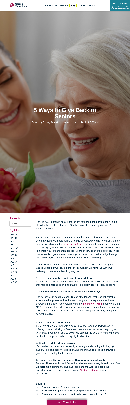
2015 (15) (13, 272)
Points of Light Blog (73, 244)
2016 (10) (13, 268)
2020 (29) (13, 255)
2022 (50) (13, 248)
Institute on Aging (92, 303)
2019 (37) (13, 258)
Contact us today (89, 370)
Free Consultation (67, 402)
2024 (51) (13, 241)
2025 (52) (13, 238)
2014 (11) (13, 275)
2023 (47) (13, 245)
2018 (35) (13, 262)
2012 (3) (13, 282)
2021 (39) (13, 251)
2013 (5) (13, 279)
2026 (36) (13, 234)
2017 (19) (13, 265)
